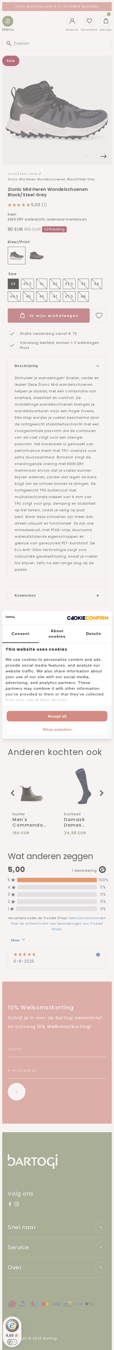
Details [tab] (93, 633)
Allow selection (57, 729)
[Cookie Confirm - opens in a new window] (87, 618)
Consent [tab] (21, 633)
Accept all (57, 716)
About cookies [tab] (57, 634)
